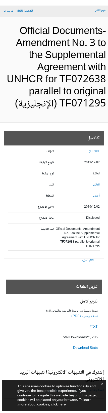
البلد (51, 185)
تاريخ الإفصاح (46, 207)
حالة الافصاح (46, 218)
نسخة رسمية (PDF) (84, 316)
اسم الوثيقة (47, 229)
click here (58, 405)
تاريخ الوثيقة (46, 163)
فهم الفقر (100, 10)
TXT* (94, 327)
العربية (10, 11)
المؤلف (50, 151)
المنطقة (49, 196)
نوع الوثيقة (47, 174)
